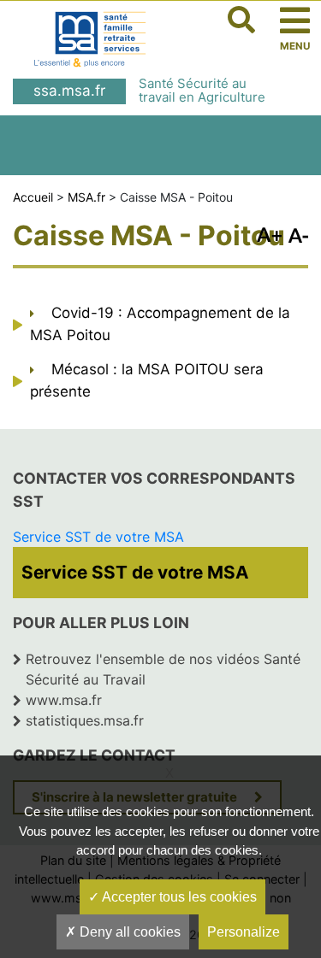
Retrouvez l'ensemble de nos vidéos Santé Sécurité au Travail (163, 669)
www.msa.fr (64, 699)
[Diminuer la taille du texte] (269, 233)
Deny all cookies (128, 932)
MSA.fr (86, 197)
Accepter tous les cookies (178, 897)
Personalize (243, 932)
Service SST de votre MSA (98, 536)
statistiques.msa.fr (85, 720)
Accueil (33, 197)
